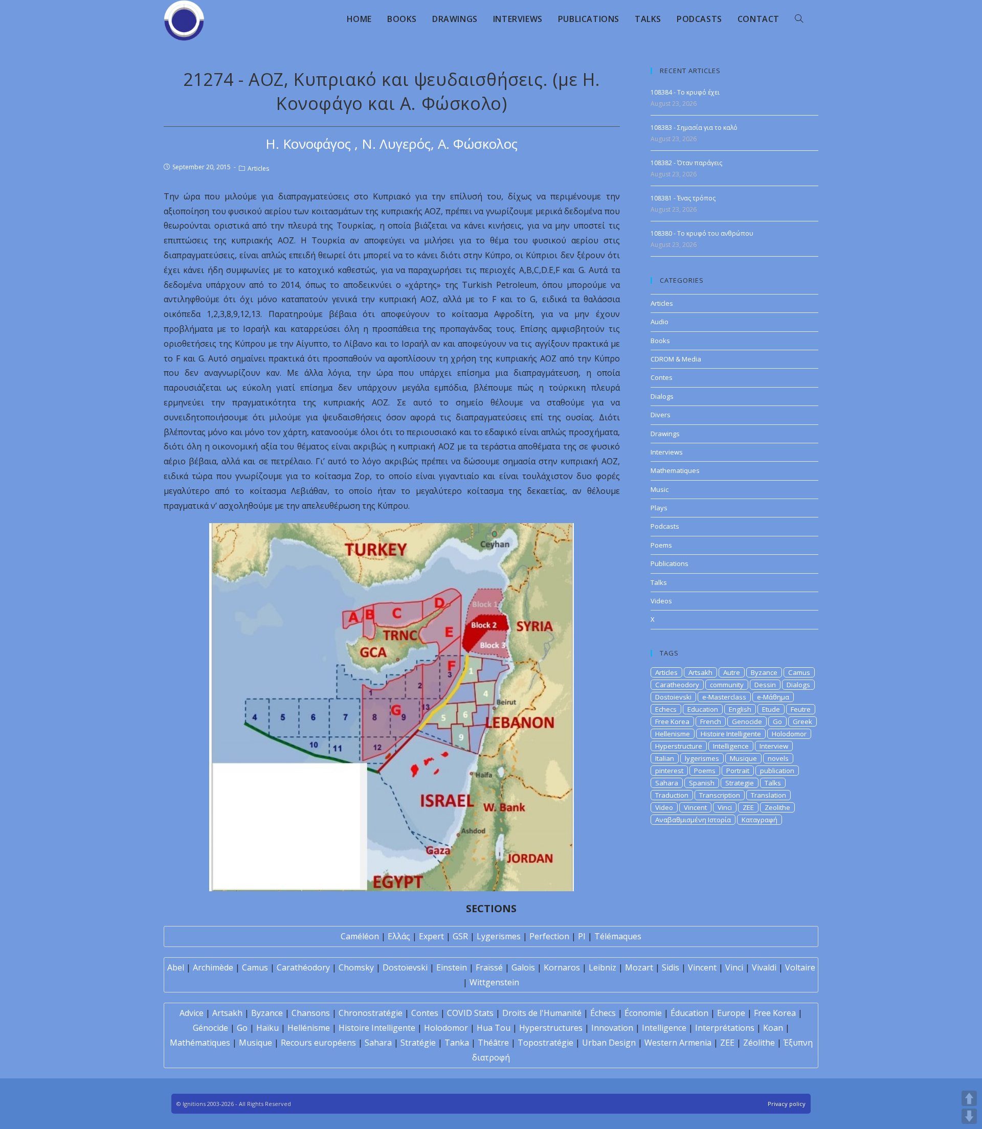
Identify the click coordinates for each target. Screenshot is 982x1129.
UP (969, 1098)
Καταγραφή (759, 819)
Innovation (612, 1027)
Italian (664, 758)
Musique (743, 758)
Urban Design (609, 1042)
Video (664, 807)
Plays (659, 507)
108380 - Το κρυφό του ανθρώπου (702, 233)
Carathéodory (303, 967)
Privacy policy (787, 1104)
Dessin (765, 684)
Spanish (702, 782)
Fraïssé (489, 967)
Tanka (456, 1042)
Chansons (311, 1013)
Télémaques (617, 936)
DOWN (969, 1116)
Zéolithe (759, 1042)
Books (660, 340)
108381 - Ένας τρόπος (683, 198)
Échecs (603, 1013)
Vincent (695, 807)
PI (582, 936)
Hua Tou (493, 1027)
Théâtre (493, 1042)
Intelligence (731, 746)
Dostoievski (673, 697)
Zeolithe (777, 807)
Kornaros (562, 967)
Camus (799, 672)
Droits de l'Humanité (542, 1013)
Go (777, 721)
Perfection (549, 936)
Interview (774, 746)
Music (659, 489)
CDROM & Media (676, 359)
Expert (431, 936)
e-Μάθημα (773, 697)
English (740, 709)
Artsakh (700, 672)
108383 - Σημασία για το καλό (694, 127)
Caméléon (360, 936)
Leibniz (602, 967)
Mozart (639, 967)
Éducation (689, 1013)
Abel (175, 967)
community (727, 684)
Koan (773, 1027)
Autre (731, 672)
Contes (662, 377)
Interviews (667, 452)
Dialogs (662, 396)
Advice (192, 1013)
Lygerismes (499, 936)
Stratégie (418, 1042)
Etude (771, 709)
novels (778, 758)
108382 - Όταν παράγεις (686, 163)
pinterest (669, 770)
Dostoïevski (405, 967)
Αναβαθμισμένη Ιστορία (693, 819)
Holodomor (789, 733)
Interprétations (724, 1027)
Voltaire (800, 967)
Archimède (213, 967)
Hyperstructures (551, 1027)
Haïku (267, 1027)
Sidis (670, 967)
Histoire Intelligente (731, 733)
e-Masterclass (724, 697)
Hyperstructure (678, 746)
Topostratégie (545, 1042)
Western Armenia (677, 1042)
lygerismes (702, 758)
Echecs (666, 709)
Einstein (451, 967)
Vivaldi (764, 967)
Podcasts (665, 526)
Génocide (210, 1027)
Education (702, 709)
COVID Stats (470, 1013)
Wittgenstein (494, 982)
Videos (661, 600)
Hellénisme (308, 1027)
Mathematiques (675, 470)
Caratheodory (677, 684)
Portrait (737, 770)
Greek (802, 721)
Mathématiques (200, 1042)
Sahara (666, 782)
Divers (661, 414)
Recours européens (318, 1042)
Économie (643, 1013)
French (710, 721)
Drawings (665, 433)
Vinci (725, 807)
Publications (669, 563)
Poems (661, 545)
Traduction (671, 795)
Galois (523, 967)
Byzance (764, 672)
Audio (659, 321)
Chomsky (356, 967)
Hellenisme (672, 733)
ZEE (748, 807)
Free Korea (672, 721)
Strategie (739, 782)
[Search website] (799, 19)
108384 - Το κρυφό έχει (685, 92)
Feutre (801, 709)
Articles (258, 168)
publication (777, 770)
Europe (731, 1013)
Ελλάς (399, 936)
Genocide (747, 721)
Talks (659, 582)
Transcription (719, 795)
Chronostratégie (371, 1013)
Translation (768, 795)
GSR (460, 936)
